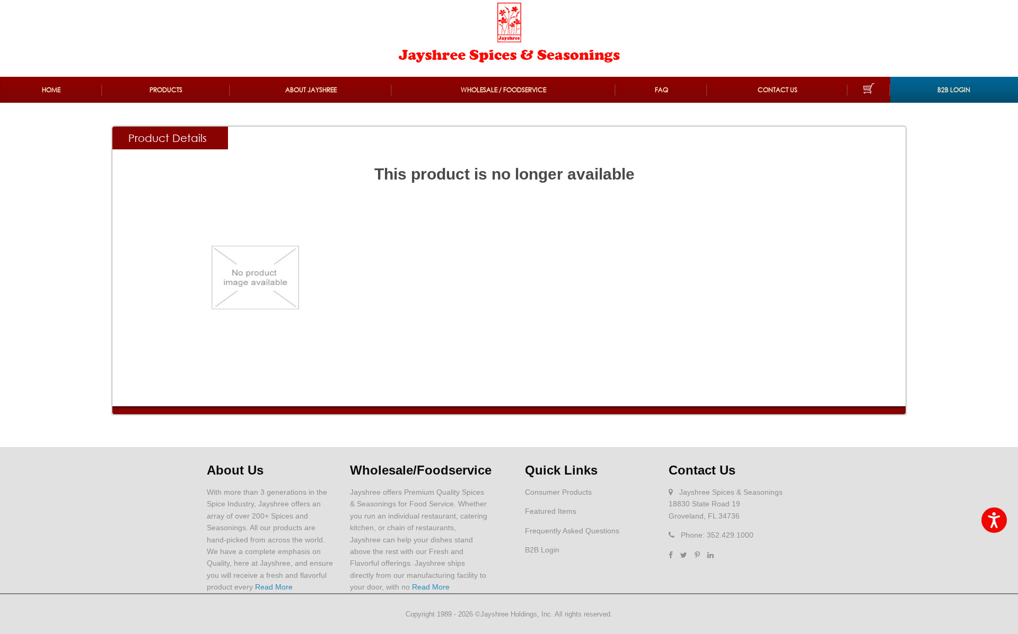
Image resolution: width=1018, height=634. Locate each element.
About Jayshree (311, 89)
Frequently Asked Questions (572, 530)
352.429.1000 (730, 535)
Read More (274, 587)
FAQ (661, 89)
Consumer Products (558, 492)
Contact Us (777, 89)
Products (166, 89)
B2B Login (953, 89)
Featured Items (550, 511)
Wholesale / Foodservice (503, 89)
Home (51, 89)
